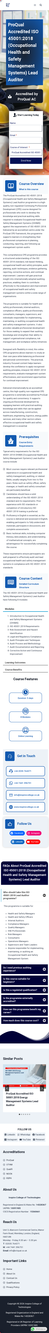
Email (13, 135)
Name (13, 123)
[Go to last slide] (7, 1088)
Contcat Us (11, 1278)
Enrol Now (26, 160)
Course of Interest (20, 147)
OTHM (9, 1164)
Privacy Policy (12, 1287)
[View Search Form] (40, 5)
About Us (10, 1273)
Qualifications (13, 1282)
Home (9, 1269)
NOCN (9, 1173)
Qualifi (9, 1169)
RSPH (9, 1178)
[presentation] (24, 1076)
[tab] (19, 1114)
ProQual (10, 1160)
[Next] (42, 1088)
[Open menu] (35, 5)
